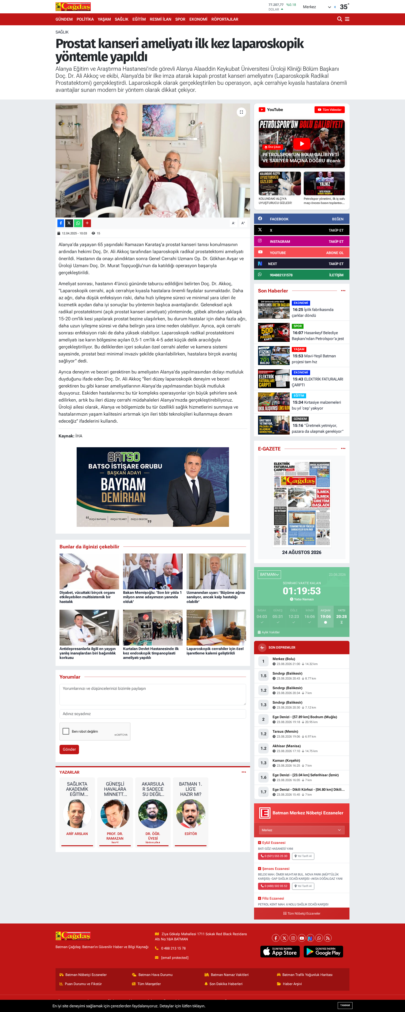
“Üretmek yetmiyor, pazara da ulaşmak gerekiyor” (318, 428)
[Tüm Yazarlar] (244, 772)
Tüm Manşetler (149, 984)
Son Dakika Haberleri (226, 984)
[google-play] (323, 951)
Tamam (345, 1005)
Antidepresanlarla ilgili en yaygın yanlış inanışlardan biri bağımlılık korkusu (88, 653)
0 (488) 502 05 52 (276, 886)
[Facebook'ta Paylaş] (60, 223)
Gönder (69, 749)
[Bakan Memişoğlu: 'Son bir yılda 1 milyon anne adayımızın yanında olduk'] (153, 571)
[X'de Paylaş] (69, 223)
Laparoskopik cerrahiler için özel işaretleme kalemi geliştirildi (215, 650)
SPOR (180, 19)
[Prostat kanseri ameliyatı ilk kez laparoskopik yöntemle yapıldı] (153, 160)
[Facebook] (276, 938)
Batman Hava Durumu (155, 975)
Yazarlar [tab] (69, 772)
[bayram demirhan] (153, 486)
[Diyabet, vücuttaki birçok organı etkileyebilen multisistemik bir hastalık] (89, 571)
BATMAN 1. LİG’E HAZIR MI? (190, 789)
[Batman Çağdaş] (73, 6)
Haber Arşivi (292, 984)
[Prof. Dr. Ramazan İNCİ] (115, 813)
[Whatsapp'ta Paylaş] (78, 223)
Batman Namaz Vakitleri (230, 975)
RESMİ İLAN (160, 19)
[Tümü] (343, 290)
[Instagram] (293, 938)
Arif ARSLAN (77, 834)
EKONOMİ (198, 19)
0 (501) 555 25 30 (276, 856)
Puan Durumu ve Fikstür (83, 984)
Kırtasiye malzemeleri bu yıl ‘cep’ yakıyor (316, 405)
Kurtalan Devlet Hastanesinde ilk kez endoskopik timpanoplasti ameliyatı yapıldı (151, 653)
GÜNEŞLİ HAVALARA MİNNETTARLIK (115, 789)
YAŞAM (104, 19)
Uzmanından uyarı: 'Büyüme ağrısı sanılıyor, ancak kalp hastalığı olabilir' (216, 597)
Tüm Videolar (331, 109)
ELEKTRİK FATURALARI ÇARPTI (317, 382)
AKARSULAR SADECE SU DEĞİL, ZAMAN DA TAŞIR (153, 789)
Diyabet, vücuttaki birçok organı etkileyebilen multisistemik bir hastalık (87, 597)
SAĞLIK (121, 19)
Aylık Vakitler (271, 632)
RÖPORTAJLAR (224, 19)
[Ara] (340, 19)
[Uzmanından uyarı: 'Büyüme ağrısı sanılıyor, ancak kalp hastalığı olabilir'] (216, 571)
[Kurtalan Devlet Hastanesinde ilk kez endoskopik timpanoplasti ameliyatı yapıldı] (153, 627)
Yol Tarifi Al (305, 856)
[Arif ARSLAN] (77, 813)
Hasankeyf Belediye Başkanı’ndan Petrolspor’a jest (318, 335)
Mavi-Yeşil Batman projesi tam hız (314, 359)
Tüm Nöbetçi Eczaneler (304, 914)
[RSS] (328, 938)
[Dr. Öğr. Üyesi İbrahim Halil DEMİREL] (153, 813)
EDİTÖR (191, 834)
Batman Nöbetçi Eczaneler (86, 975)
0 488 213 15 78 (173, 948)
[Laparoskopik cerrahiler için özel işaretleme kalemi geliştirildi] (216, 627)
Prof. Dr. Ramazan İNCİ (115, 837)
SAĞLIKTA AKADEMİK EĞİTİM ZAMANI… (77, 789)
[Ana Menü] (346, 19)
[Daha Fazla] (87, 223)
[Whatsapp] (319, 938)
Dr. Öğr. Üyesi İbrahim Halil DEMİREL (153, 837)
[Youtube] (302, 938)
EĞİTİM (139, 19)
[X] (284, 938)
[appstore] (280, 951)
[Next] (310, 938)
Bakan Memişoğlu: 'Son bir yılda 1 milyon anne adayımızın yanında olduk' (152, 597)
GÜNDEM (64, 19)
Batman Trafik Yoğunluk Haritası (307, 975)
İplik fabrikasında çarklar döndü (313, 312)
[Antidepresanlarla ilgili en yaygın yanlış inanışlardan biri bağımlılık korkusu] (89, 627)
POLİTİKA (85, 19)
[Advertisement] (35, 99)
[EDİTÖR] (191, 813)
